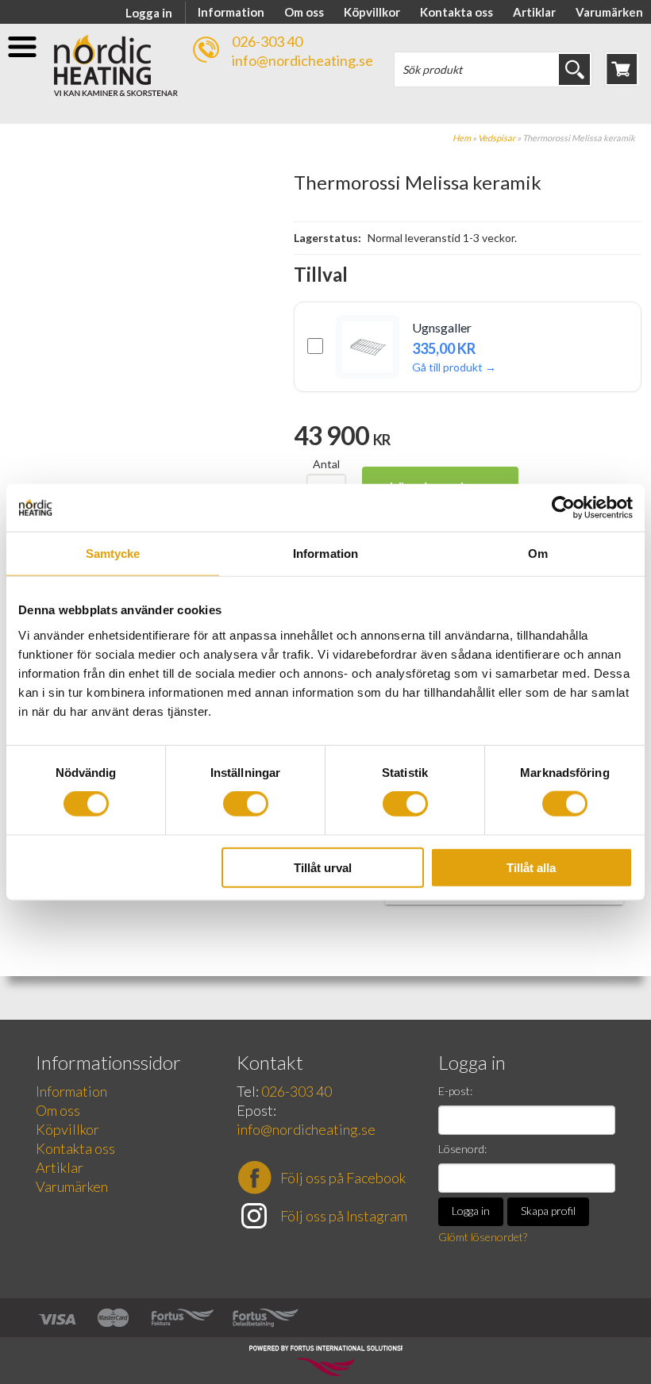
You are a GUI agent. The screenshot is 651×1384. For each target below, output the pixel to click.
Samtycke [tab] (113, 553)
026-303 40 (267, 41)
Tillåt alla (531, 867)
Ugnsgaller (442, 327)
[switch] (245, 804)
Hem (462, 138)
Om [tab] (538, 553)
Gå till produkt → (454, 367)
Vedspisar (496, 138)
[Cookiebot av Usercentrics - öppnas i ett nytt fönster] (563, 508)
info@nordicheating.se (302, 60)
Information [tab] (325, 553)
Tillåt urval (323, 867)
